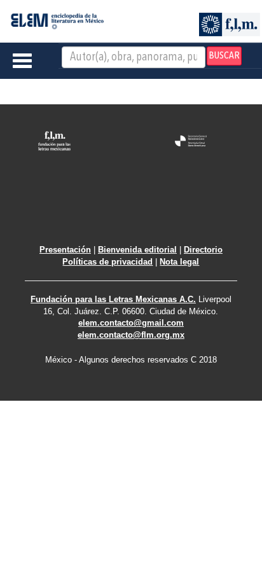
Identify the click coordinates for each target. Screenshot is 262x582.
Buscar (224, 56)
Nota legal (179, 262)
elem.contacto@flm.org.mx (131, 335)
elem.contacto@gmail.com (131, 323)
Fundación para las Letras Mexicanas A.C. (113, 299)
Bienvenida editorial (137, 249)
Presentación (65, 249)
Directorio (203, 249)
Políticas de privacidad (107, 262)
